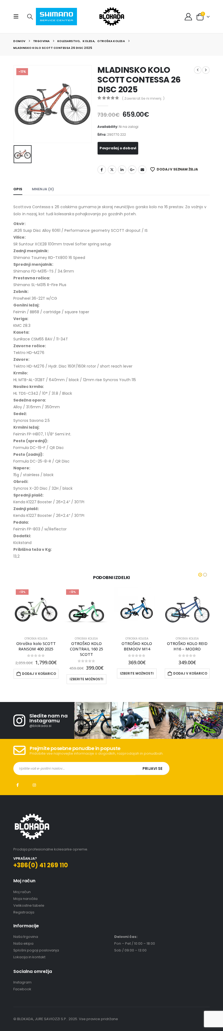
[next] (206, 70)
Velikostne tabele (28, 905)
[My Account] (188, 16)
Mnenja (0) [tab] (43, 189)
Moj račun (22, 891)
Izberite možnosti (86, 679)
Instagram (34, 785)
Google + (132, 169)
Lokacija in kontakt (29, 957)
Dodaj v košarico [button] (39, 673)
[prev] (198, 70)
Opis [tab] (17, 189)
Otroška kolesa (36, 639)
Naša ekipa (23, 943)
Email (142, 169)
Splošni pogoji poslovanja (36, 950)
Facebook (101, 169)
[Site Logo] (112, 16)
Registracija (23, 912)
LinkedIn (122, 169)
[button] (17, 16)
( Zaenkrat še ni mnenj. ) (143, 98)
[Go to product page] (136, 609)
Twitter (112, 169)
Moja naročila (25, 898)
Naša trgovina (25, 936)
